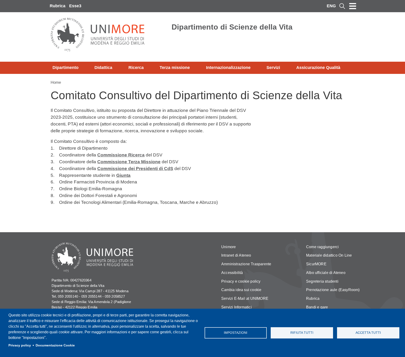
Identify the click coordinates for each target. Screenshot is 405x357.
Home (56, 82)
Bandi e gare (317, 307)
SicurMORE (316, 264)
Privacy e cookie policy (241, 281)
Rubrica (57, 6)
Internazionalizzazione (228, 67)
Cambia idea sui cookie (241, 290)
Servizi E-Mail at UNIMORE (244, 298)
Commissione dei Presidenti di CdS (135, 168)
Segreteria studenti (322, 281)
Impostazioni (235, 332)
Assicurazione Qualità (318, 67)
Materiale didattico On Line (329, 255)
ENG (331, 6)
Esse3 (75, 6)
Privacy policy (19, 345)
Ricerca (136, 67)
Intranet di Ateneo (236, 255)
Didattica (103, 67)
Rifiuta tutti (301, 332)
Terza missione (175, 67)
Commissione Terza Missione (129, 161)
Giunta (123, 175)
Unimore (228, 247)
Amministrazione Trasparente (246, 264)
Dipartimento (65, 67)
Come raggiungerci (322, 247)
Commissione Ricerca (121, 154)
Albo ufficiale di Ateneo (325, 273)
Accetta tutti (368, 332)
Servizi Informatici (236, 307)
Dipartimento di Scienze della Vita (232, 27)
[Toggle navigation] (352, 6)
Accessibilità (232, 273)
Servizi (273, 67)
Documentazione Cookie (55, 345)
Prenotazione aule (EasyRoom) (333, 290)
